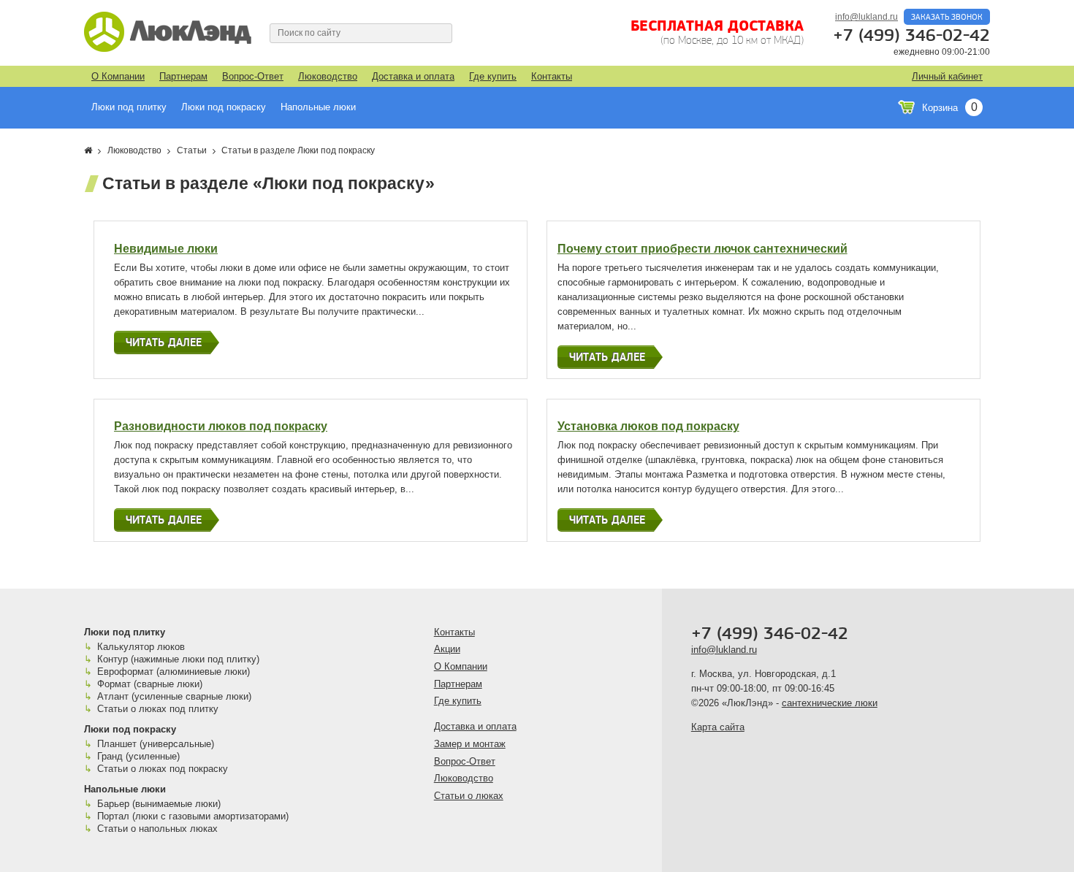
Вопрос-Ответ (252, 76)
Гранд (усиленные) (138, 756)
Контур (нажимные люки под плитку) (178, 659)
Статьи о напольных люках (157, 828)
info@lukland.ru (866, 17)
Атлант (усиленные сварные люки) (174, 696)
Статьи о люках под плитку (157, 708)
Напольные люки (318, 107)
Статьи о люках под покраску (162, 768)
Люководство (327, 76)
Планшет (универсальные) (155, 743)
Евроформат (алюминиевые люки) (173, 671)
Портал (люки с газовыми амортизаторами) (193, 816)
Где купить (493, 76)
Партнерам (183, 76)
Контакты (551, 76)
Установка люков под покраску (648, 426)
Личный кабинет (947, 76)
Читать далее (164, 342)
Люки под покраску (223, 107)
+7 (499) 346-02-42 (911, 36)
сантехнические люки (829, 702)
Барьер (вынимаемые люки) (159, 803)
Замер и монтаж (470, 743)
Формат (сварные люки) (149, 683)
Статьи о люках (468, 795)
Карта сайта (717, 727)
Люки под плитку (129, 107)
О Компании (118, 76)
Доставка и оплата (413, 76)
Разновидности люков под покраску (220, 426)
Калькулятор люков (141, 646)
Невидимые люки (166, 248)
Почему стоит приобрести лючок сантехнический (702, 248)
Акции (447, 648)
